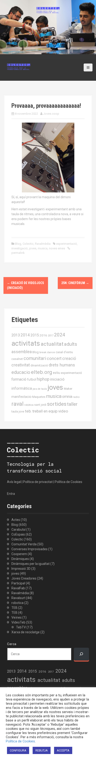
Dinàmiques (20, 559)
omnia (67, 396)
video (63, 411)
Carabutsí (18, 529)
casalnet (17, 359)
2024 (59, 335)
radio (76, 397)
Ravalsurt (18, 598)
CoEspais (18, 534)
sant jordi (40, 404)
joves (32, 248)
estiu (56, 373)
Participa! (18, 583)
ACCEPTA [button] (63, 750)
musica (43, 248)
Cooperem (19, 554)
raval (17, 404)
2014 (25, 335)
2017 (50, 335)
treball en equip (45, 411)
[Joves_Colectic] (18, 66)
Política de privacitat (38, 482)
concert (54, 358)
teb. (28, 411)
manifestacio (21, 397)
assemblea (21, 351)
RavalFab (18, 588)
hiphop (43, 379)
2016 (43, 335)
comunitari (35, 358)
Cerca (11, 644)
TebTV (21, 627)
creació (69, 358)
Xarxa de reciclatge (25, 632)
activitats (25, 343)
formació (18, 379)
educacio (20, 372)
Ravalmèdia (43, 243)
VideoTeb (18, 622)
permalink (18, 253)
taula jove (17, 411)
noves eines (57, 248)
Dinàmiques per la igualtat (30, 564)
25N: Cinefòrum (75, 283)
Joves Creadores (23, 578)
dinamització (39, 365)
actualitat (52, 344)
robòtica (29, 404)
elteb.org (41, 372)
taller (72, 404)
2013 (15, 335)
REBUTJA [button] (41, 750)
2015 (35, 335)
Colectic (28, 243)
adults (70, 344)
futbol (31, 379)
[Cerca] (81, 654)
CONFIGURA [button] (18, 750)
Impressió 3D (21, 568)
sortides (56, 404)
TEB (14, 608)
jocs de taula (40, 388)
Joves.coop (51, 113)
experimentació (66, 243)
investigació (19, 248)
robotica (17, 603)
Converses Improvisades (29, 549)
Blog (18, 243)
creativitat (20, 365)
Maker (68, 388)
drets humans (62, 365)
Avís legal (14, 482)
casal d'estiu (64, 352)
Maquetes (38, 397)
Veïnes (16, 617)
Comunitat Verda (24, 544)
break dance (47, 352)
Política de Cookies (68, 482)
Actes (15, 520)
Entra (11, 494)
